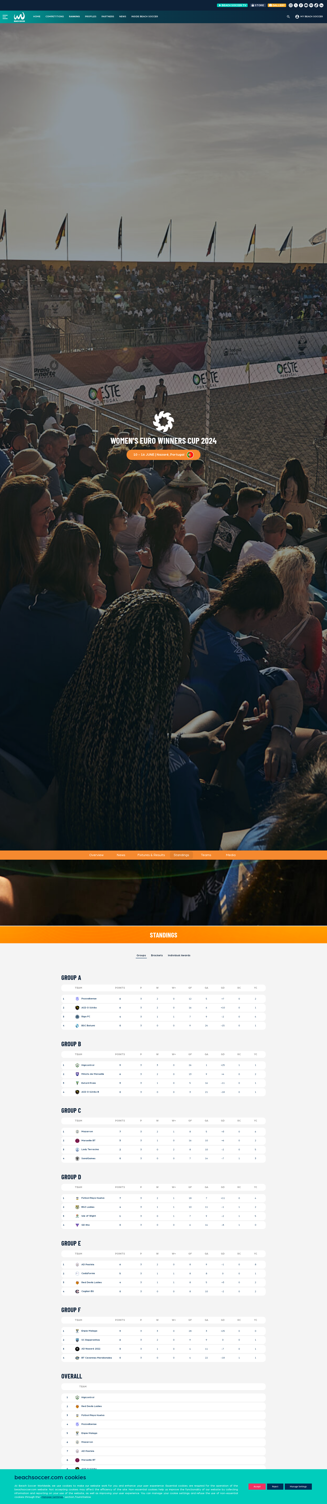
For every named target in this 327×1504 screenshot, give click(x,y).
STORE (259, 5)
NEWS (122, 16)
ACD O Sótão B (90, 1092)
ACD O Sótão (89, 1008)
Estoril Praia (88, 1083)
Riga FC (85, 1017)
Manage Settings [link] (52, 1497)
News (121, 855)
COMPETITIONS (54, 16)
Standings (181, 855)
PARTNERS (108, 16)
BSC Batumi (88, 1025)
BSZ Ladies (87, 1207)
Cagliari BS (87, 1291)
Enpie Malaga (89, 1331)
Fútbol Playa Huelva (92, 1198)
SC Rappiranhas (90, 1340)
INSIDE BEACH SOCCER (144, 16)
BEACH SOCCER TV (234, 5)
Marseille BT (88, 1140)
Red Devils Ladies (91, 1282)
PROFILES (90, 16)
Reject (275, 1486)
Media (231, 855)
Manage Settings (298, 1486)
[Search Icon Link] (288, 17)
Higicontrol (87, 1065)
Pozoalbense (89, 999)
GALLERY (278, 5)
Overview (96, 855)
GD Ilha (85, 1225)
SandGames (88, 1158)
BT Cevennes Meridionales (93, 1358)
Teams (206, 855)
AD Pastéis (87, 1264)
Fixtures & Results (151, 855)
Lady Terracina (90, 1149)
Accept (257, 1486)
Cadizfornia (88, 1273)
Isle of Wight (88, 1216)
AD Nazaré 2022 (90, 1349)
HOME (36, 16)
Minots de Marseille (92, 1074)
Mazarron (87, 1132)
